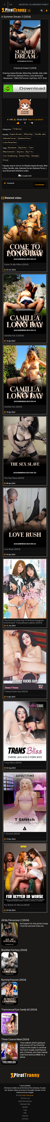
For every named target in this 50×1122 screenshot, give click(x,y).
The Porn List (25, 1098)
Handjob (35, 156)
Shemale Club (25, 1104)
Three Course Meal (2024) (15, 1039)
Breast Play (24, 156)
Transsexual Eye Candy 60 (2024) (19, 1009)
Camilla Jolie (40, 134)
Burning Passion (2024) (13, 979)
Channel (25, 1116)
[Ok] (18, 123)
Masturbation (9, 152)
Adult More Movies (25, 1101)
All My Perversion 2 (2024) (15, 920)
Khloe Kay (28, 134)
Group (5, 160)
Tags (25, 1110)
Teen (31, 148)
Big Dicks (22, 148)
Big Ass (20, 152)
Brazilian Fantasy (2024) (14, 950)
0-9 (10, 5)
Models (25, 1107)
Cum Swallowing (10, 156)
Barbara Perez (24, 138)
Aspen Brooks (16, 134)
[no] (32, 123)
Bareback (12, 148)
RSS (25, 1113)
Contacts (25, 1119)
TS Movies (17, 129)
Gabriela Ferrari (9, 138)
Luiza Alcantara (9, 142)
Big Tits (29, 152)
